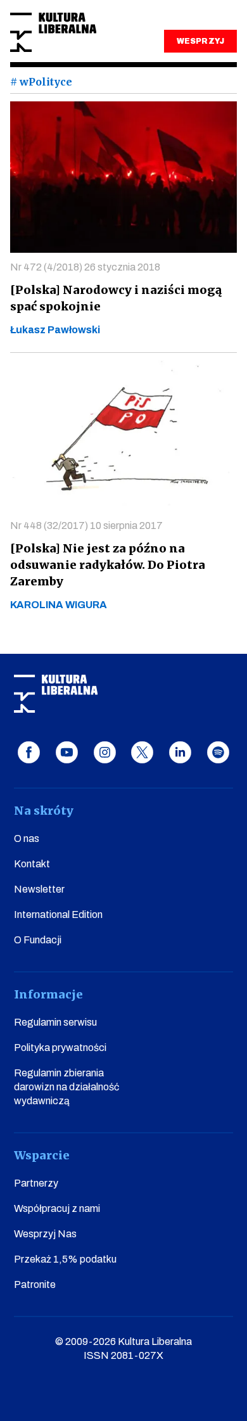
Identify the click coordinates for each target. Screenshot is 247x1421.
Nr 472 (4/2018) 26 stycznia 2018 (85, 267)
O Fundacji (37, 939)
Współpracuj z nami (57, 1208)
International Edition (58, 914)
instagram (105, 752)
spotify (218, 752)
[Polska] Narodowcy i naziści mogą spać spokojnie (116, 298)
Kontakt (32, 863)
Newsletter (39, 889)
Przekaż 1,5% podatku (65, 1259)
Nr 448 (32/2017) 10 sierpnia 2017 (86, 525)
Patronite (35, 1284)
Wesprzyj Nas (45, 1233)
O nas (26, 838)
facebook (29, 752)
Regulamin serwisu (55, 1022)
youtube (67, 752)
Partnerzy (36, 1183)
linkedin (180, 752)
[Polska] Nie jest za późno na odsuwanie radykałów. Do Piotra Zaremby (107, 565)
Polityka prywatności (60, 1047)
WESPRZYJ (200, 41)
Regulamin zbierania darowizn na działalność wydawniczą (66, 1086)
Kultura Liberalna (53, 33)
